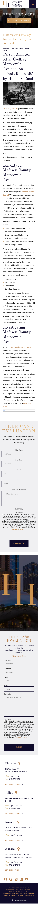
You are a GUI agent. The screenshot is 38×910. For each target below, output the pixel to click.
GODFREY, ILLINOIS (10, 109)
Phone (19, 480)
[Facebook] (5, 879)
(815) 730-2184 (14, 809)
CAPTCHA (19, 509)
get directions (13, 784)
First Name (19, 450)
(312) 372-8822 (16, 776)
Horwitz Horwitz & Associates (19, 347)
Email (19, 470)
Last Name (18, 460)
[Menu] (33, 4)
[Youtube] (26, 879)
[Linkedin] (21, 879)
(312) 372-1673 (14, 779)
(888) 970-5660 (16, 835)
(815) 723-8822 (16, 806)
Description (7, 694)
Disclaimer (19, 512)
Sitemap (17, 893)
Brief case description (19, 490)
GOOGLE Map (7, 893)
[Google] (10, 879)
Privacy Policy (19, 530)
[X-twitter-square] (16, 879)
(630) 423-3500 (16, 862)
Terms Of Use (12, 891)
